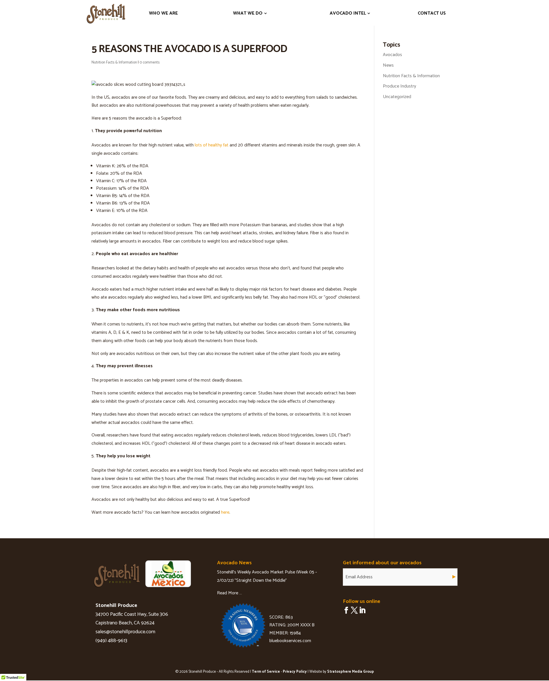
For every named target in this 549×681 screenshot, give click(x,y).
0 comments (150, 62)
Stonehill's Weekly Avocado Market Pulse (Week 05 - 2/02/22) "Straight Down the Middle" (267, 576)
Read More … (229, 593)
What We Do (247, 13)
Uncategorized (397, 97)
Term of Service (266, 672)
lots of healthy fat (211, 145)
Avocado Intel (348, 13)
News (388, 65)
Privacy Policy (295, 672)
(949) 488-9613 (111, 640)
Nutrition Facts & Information (114, 62)
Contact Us (432, 13)
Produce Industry (399, 86)
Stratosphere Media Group (350, 672)
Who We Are (163, 13)
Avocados (392, 55)
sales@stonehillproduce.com (125, 632)
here (225, 512)
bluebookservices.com (290, 641)
